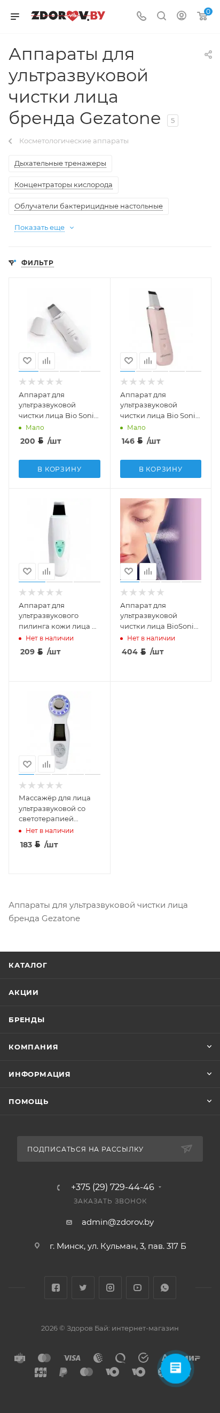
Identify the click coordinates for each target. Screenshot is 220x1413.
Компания (33, 1047)
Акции (24, 992)
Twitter (83, 1287)
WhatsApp (164, 1287)
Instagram (110, 1287)
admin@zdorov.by (118, 1222)
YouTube (137, 1287)
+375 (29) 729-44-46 (112, 1187)
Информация (40, 1074)
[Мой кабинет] (181, 17)
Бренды (27, 1019)
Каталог (28, 965)
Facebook (55, 1287)
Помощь (29, 1101)
